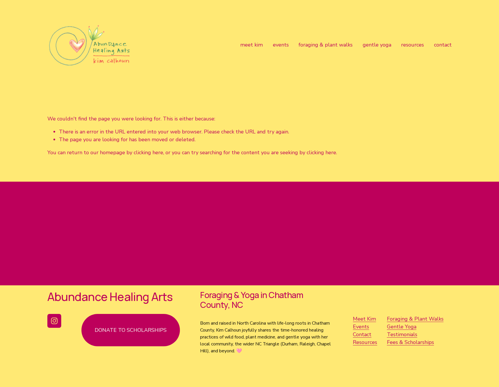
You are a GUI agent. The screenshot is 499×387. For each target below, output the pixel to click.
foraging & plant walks (326, 44)
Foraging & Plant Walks (415, 318)
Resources (365, 342)
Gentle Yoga (401, 326)
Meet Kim (364, 318)
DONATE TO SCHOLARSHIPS (131, 330)
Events (361, 326)
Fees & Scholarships (410, 342)
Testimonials (402, 334)
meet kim (251, 44)
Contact (362, 334)
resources (412, 44)
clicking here (148, 152)
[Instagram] (54, 321)
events (281, 44)
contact (443, 44)
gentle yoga (377, 44)
